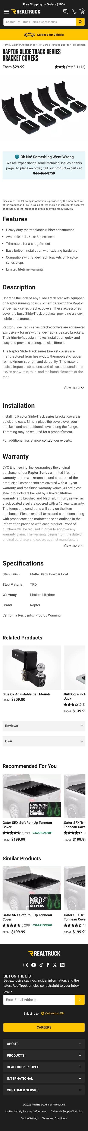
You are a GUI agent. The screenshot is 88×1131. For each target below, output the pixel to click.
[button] (44, 1044)
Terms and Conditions (54, 1118)
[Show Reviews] (70, 66)
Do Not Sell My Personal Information (26, 1111)
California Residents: (32, 615)
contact (47, 440)
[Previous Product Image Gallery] (4, 108)
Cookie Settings (30, 1118)
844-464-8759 (44, 173)
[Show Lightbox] (44, 108)
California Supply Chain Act (67, 1111)
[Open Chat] (65, 11)
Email (7, 991)
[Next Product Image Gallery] (84, 108)
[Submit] (80, 1000)
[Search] (80, 22)
